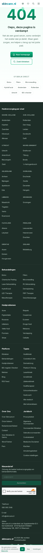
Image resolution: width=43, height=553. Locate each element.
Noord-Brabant (30, 145)
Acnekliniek (27, 377)
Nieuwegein (6, 160)
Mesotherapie (7, 298)
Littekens (5, 324)
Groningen (27, 197)
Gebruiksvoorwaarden (31, 433)
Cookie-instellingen (30, 455)
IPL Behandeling (29, 284)
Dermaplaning (28, 289)
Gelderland (7, 171)
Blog (3, 377)
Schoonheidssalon (30, 390)
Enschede (27, 176)
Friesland (27, 223)
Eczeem (26, 320)
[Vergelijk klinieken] (22, 3)
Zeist (4, 164)
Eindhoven (27, 151)
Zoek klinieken (23, 61)
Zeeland (26, 244)
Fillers (18, 82)
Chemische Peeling (9, 280)
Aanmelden (21, 483)
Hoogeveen (6, 259)
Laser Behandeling (9, 284)
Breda (25, 160)
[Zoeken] (33, 3)
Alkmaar (5, 138)
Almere (4, 228)
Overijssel (27, 171)
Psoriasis (5, 333)
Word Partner (7, 442)
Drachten (26, 237)
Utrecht (14, 93)
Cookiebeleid (28, 437)
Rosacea (5, 320)
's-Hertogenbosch (30, 164)
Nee (28, 549)
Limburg (5, 197)
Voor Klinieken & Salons (8, 436)
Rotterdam (35, 87)
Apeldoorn (6, 186)
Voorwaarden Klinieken (32, 428)
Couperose (27, 315)
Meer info (4, 551)
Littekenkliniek (28, 381)
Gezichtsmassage (29, 298)
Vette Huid (6, 329)
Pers (3, 446)
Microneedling (30, 82)
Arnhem (5, 176)
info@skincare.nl (8, 516)
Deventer (26, 186)
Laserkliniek (27, 372)
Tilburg (25, 155)
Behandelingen (7, 359)
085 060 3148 (7, 507)
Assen (4, 250)
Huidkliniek (27, 354)
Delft (24, 138)
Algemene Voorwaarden (28, 422)
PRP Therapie (28, 293)
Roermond (6, 216)
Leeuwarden (27, 228)
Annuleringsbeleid (30, 451)
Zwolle (25, 181)
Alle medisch (28, 400)
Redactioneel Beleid (9, 426)
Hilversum (5, 134)
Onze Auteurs (7, 421)
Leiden (25, 129)
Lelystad (5, 233)
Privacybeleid (28, 417)
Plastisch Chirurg (29, 368)
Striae (4, 338)
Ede (3, 190)
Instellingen (37, 549)
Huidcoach (27, 395)
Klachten (26, 446)
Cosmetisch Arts (29, 359)
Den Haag (27, 125)
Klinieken (5, 354)
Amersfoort (6, 155)
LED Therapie (7, 293)
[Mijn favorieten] (28, 3)
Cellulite (26, 338)
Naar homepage (23, 54)
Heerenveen (28, 233)
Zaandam (5, 129)
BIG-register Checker (10, 368)
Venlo (4, 211)
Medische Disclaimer (31, 442)
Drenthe (5, 244)
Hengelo (26, 190)
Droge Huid (27, 324)
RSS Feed (5, 381)
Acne (4, 310)
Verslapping (27, 333)
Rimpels (26, 310)
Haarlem (5, 125)
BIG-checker (26, 93)
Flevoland (6, 223)
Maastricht (6, 202)
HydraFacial (8, 87)
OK (22, 549)
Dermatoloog (28, 363)
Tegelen (5, 207)
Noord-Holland (9, 115)
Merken (5, 372)
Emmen (4, 254)
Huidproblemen (8, 363)
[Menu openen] (38, 3)
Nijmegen (5, 181)
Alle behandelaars (30, 404)
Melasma (26, 329)
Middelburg (27, 250)
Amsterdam (22, 87)
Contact (5, 430)
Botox (9, 82)
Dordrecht (27, 134)
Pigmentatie (6, 315)
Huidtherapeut (28, 386)
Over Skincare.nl (8, 417)
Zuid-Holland (29, 115)
